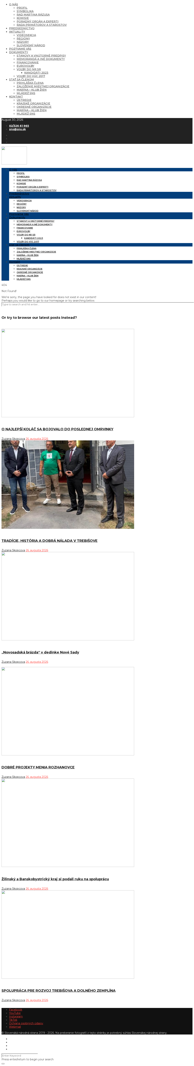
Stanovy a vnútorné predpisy (41, 55)
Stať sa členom (21, 79)
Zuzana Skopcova (13, 438)
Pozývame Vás (20, 48)
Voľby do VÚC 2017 (31, 76)
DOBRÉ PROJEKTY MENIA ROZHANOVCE (38, 767)
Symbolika (25, 11)
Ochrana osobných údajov (26, 1023)
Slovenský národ (31, 45)
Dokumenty (18, 52)
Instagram (16, 1016)
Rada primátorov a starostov (42, 25)
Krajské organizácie (33, 103)
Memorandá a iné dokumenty (41, 59)
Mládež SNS (26, 93)
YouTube (15, 1013)
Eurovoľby (25, 66)
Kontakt (16, 96)
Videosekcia (26, 35)
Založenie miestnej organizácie (43, 86)
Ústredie (24, 100)
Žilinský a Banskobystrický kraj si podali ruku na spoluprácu (55, 879)
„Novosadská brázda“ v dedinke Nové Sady (40, 652)
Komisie (23, 18)
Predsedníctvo (21, 28)
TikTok (13, 1020)
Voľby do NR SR (29, 69)
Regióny (23, 38)
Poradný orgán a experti (38, 21)
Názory (23, 42)
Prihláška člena (30, 83)
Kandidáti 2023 (36, 72)
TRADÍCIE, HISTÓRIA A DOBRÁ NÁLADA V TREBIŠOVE (50, 541)
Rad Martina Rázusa (33, 14)
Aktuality (17, 31)
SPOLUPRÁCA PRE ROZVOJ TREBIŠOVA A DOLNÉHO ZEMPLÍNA (59, 991)
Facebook (15, 1009)
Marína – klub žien (32, 89)
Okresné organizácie (34, 107)
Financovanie (28, 62)
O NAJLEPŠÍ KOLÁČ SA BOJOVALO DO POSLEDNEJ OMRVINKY (57, 429)
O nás (13, 4)
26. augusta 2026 (37, 438)
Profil (22, 7)
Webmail (15, 1026)
